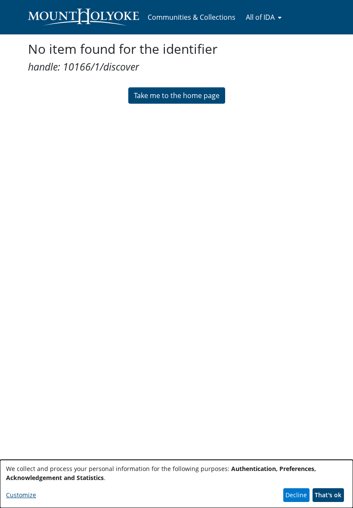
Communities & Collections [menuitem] (191, 17)
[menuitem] (263, 17)
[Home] (83, 17)
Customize (21, 495)
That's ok (328, 495)
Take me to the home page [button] (177, 95)
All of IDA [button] (260, 17)
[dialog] (176, 484)
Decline (296, 495)
